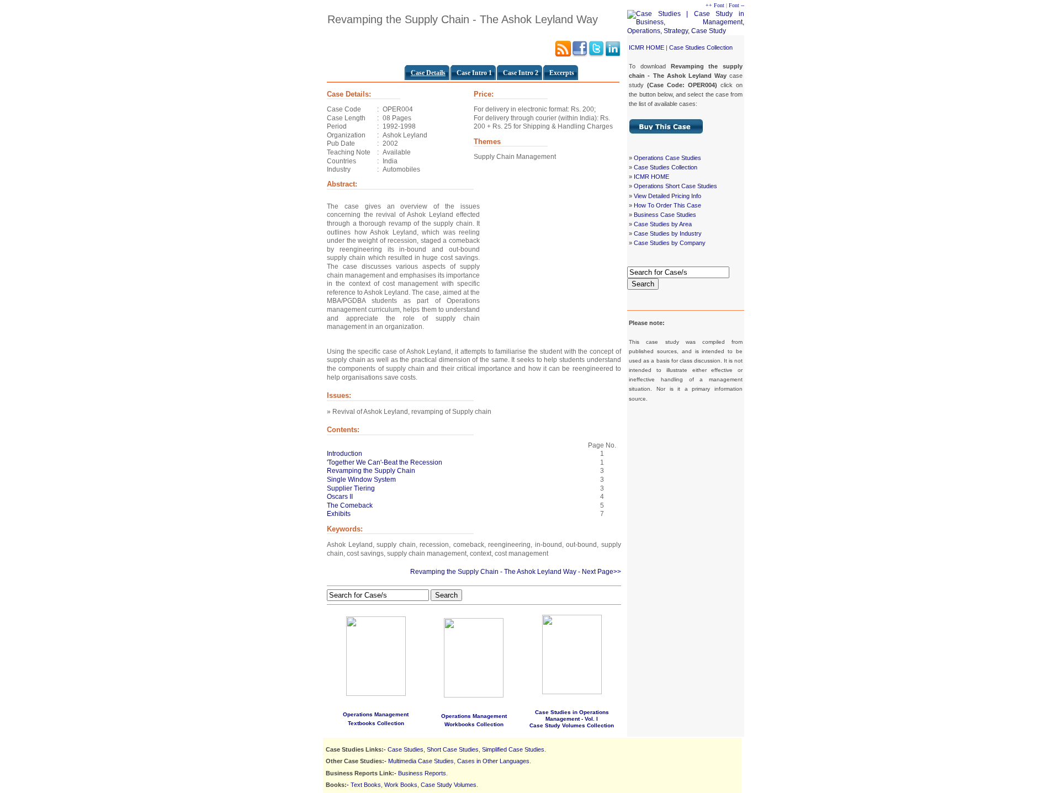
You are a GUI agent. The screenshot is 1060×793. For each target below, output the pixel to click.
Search (643, 284)
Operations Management (376, 714)
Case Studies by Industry (668, 233)
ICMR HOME (646, 47)
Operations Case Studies (667, 158)
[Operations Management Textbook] (376, 654)
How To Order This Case (667, 205)
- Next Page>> (599, 572)
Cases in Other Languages (493, 761)
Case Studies (405, 749)
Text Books (366, 784)
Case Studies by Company (670, 243)
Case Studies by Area (663, 224)
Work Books (400, 784)
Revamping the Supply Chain (371, 471)
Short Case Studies (453, 749)
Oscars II (340, 497)
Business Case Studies (665, 214)
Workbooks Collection (474, 724)
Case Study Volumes (448, 784)
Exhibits (339, 514)
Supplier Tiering (351, 488)
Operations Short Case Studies (675, 186)
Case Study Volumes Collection (571, 725)
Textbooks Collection (376, 723)
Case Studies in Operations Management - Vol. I (572, 715)
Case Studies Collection (701, 47)
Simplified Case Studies (513, 749)
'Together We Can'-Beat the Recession (384, 462)
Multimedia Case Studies (421, 761)
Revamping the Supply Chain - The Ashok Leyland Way (493, 572)
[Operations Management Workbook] (474, 695)
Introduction (344, 453)
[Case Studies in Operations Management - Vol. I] (572, 692)
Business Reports (422, 773)
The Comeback (350, 505)
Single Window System (361, 479)
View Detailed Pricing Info (667, 196)
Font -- (736, 5)
